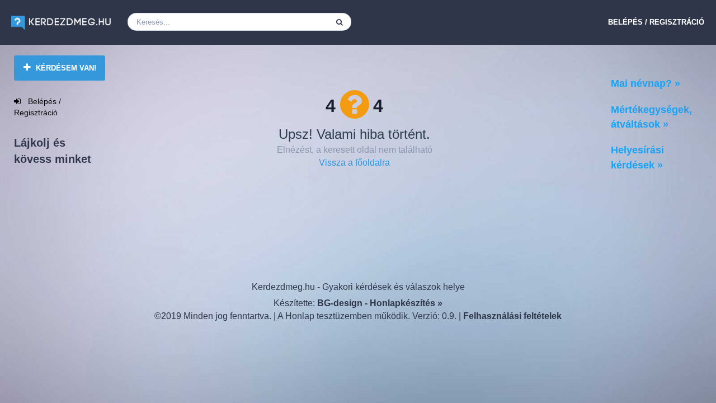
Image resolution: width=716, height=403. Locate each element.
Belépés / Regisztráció (656, 22)
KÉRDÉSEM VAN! (65, 68)
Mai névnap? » (645, 83)
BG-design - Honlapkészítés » (379, 303)
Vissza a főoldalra (354, 162)
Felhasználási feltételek (512, 316)
